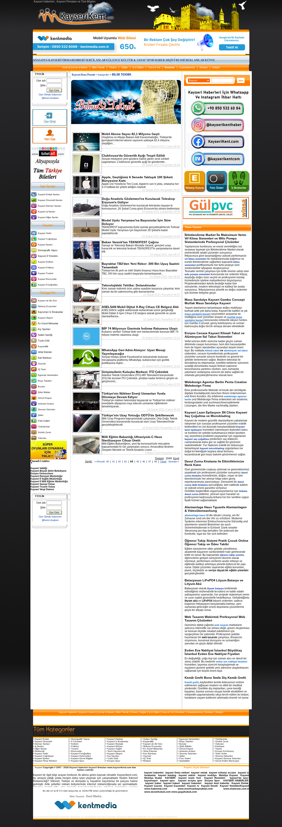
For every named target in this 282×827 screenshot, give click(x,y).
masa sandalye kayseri (198, 314)
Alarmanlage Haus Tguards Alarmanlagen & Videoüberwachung (216, 508)
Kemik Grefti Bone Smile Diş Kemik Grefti (215, 677)
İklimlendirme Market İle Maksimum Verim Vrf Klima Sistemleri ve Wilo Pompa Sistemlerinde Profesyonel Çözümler (215, 238)
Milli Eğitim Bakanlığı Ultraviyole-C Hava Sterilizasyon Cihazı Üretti (132, 438)
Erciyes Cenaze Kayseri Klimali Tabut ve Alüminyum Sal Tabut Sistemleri (215, 334)
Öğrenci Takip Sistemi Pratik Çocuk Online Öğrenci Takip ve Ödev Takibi (216, 542)
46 (144, 461)
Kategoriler (103, 74)
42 (119, 461)
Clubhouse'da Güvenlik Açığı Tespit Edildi (133, 155)
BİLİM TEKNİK (121, 74)
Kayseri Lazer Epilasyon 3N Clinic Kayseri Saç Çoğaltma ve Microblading (216, 414)
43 (125, 461)
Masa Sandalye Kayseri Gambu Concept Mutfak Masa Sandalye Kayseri (215, 301)
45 (138, 461)
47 (150, 461)
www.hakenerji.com (155, 788)
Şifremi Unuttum (50, 98)
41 (113, 461)
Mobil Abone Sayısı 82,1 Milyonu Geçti (131, 134)
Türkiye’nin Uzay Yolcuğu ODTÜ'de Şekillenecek (138, 415)
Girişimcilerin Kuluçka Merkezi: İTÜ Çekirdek (135, 372)
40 (107, 461)
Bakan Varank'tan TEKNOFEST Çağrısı (130, 242)
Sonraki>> (173, 461)
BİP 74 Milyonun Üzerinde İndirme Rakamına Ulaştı (140, 328)
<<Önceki (99, 461)
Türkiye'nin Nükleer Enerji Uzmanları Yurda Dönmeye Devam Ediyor (133, 395)
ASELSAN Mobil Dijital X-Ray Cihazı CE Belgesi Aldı (140, 307)
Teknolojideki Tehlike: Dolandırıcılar (129, 285)
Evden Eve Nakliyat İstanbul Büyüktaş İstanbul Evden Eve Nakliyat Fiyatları (213, 652)
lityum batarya (215, 588)
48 (156, 461)
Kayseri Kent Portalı (83, 74)
